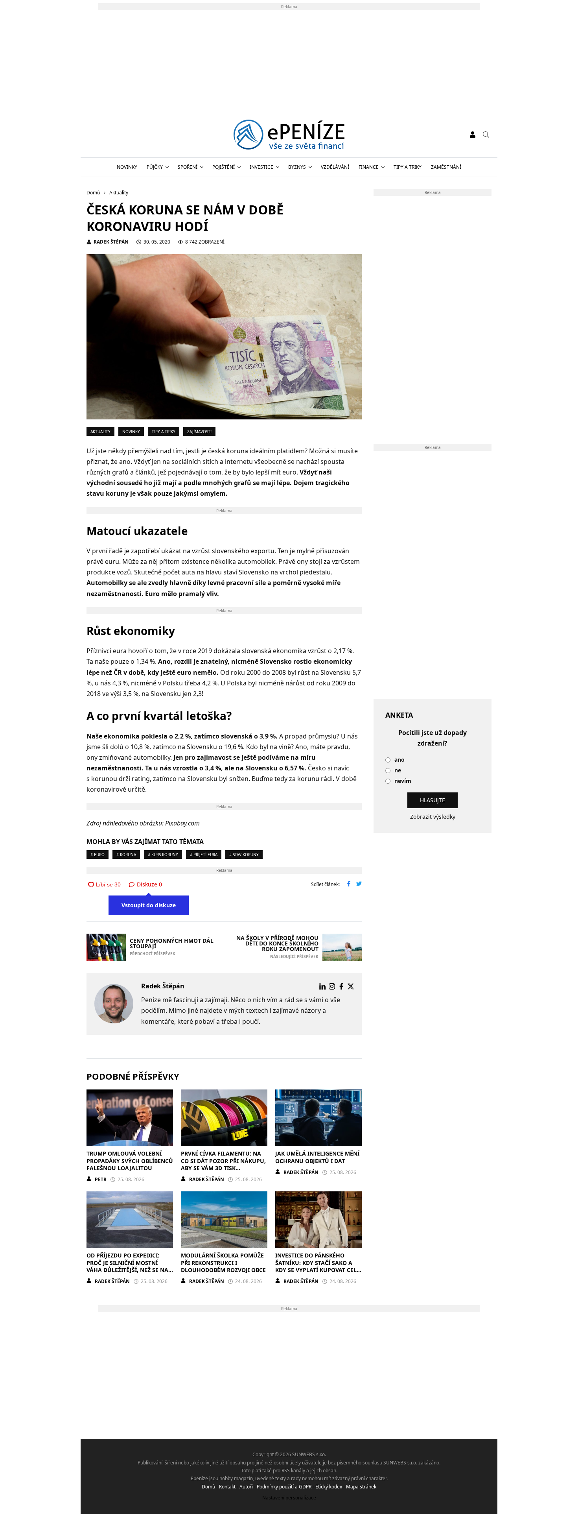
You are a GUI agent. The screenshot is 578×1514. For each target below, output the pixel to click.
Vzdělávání (335, 167)
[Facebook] (341, 986)
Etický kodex (328, 1486)
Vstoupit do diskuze (148, 905)
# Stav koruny (244, 854)
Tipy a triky (408, 167)
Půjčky (155, 167)
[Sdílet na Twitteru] (359, 884)
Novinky (127, 167)
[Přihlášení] (472, 134)
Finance (369, 167)
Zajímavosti (199, 431)
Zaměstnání (446, 167)
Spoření (187, 167)
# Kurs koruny (163, 854)
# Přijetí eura (203, 854)
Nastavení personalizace (289, 1497)
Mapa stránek (361, 1486)
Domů (208, 1486)
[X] (351, 986)
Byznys (297, 167)
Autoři (246, 1486)
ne (397, 770)
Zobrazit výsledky (432, 816)
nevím (402, 781)
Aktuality (100, 431)
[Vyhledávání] (485, 134)
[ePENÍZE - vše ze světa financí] (289, 135)
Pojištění (223, 167)
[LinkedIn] (322, 986)
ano (399, 760)
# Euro (97, 854)
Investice (261, 167)
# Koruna (126, 854)
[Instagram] (332, 986)
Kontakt (227, 1486)
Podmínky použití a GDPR (284, 1486)
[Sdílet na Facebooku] (349, 884)
